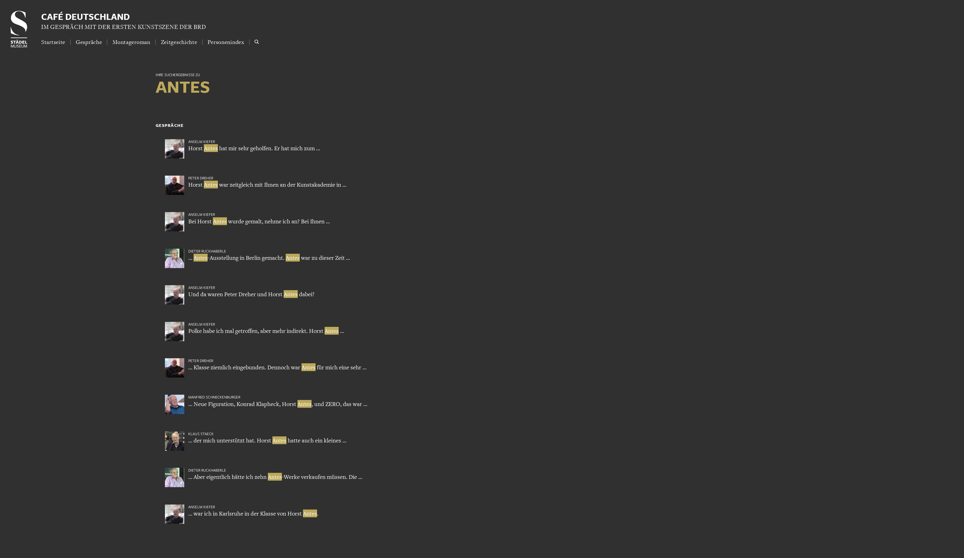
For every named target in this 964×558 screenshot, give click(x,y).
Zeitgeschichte (179, 42)
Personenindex (226, 42)
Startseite (53, 42)
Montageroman (131, 42)
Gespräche (89, 42)
